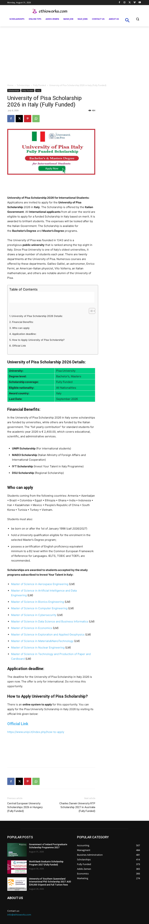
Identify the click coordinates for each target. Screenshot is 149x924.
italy (38, 90)
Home (10, 85)
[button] (137, 19)
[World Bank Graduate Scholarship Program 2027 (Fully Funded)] (17, 867)
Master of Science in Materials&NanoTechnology (42, 641)
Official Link (19, 345)
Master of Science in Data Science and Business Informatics (49, 621)
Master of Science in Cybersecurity (33, 615)
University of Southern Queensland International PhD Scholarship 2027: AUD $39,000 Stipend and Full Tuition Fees (50, 882)
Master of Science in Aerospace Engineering (39, 584)
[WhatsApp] (36, 118)
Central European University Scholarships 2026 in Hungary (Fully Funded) (25, 807)
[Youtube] (140, 3)
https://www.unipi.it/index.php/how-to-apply (35, 732)
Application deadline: (24, 333)
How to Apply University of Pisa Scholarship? (38, 339)
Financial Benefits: (22, 322)
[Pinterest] (27, 118)
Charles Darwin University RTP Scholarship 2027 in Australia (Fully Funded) (77, 807)
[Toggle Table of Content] (90, 311)
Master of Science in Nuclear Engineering (38, 647)
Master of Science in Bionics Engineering (37, 601)
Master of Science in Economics (31, 628)
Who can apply (21, 328)
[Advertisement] (74, 53)
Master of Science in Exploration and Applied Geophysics (47, 634)
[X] (130, 3)
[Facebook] (119, 3)
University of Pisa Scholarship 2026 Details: (37, 316)
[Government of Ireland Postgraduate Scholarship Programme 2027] (17, 850)
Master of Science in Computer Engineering (39, 608)
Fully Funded (39, 85)
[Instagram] (124, 3)
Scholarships (23, 85)
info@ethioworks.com (19, 914)
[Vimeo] (134, 3)
